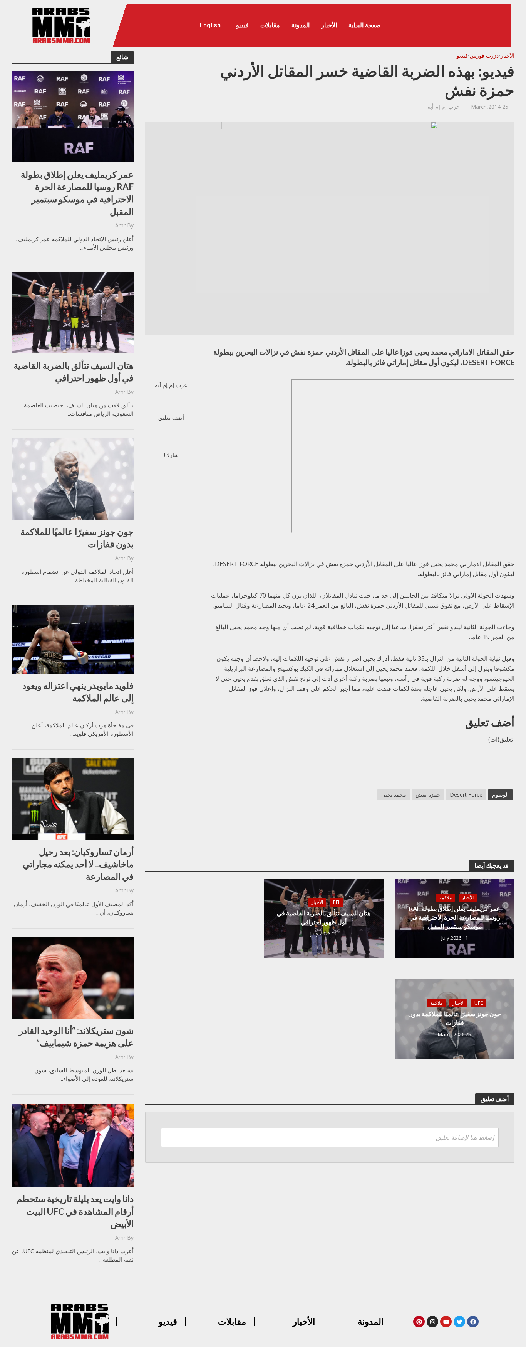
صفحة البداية (364, 25)
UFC (478, 1003)
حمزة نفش (428, 794)
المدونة (300, 25)
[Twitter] (459, 1321)
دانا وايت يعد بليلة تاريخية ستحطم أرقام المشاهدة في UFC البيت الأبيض (75, 1211)
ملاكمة (445, 897)
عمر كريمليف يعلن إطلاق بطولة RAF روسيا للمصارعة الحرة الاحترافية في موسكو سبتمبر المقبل (77, 193)
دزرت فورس (484, 55)
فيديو (242, 25)
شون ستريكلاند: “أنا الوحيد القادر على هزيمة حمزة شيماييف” (76, 1036)
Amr (120, 225)
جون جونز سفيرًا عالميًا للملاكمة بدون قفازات (77, 537)
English (210, 25)
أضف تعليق (171, 417)
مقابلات (270, 25)
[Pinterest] (419, 1321)
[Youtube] (446, 1321)
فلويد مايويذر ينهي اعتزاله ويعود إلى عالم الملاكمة (78, 691)
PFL (336, 902)
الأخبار (329, 25)
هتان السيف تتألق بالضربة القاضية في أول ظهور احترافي (73, 371)
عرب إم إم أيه (443, 106)
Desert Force (466, 794)
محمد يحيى (393, 794)
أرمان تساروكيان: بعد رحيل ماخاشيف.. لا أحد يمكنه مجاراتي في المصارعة (78, 864)
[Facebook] (473, 1321)
